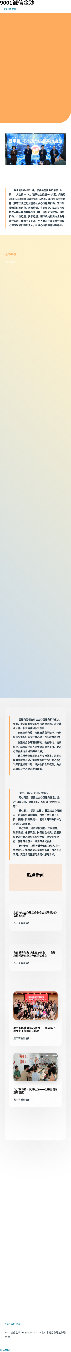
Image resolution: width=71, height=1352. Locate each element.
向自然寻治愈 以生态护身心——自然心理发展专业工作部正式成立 (34, 954)
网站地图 (5, 1349)
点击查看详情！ (25, 923)
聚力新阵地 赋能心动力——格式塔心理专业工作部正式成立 (34, 1029)
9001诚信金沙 (11, 9)
